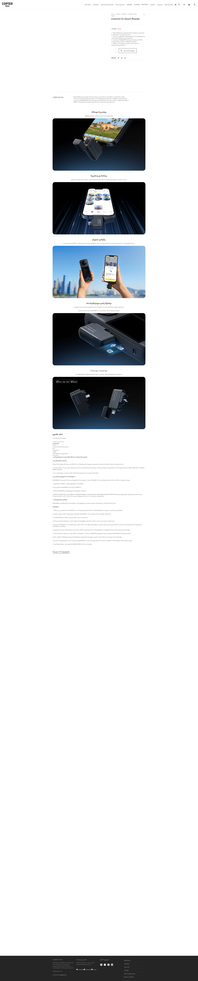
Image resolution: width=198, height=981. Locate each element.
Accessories (92, 851)
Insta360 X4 (124, 14)
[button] (57, 942)
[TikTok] (108, 964)
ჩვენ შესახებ (127, 960)
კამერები (106, 651)
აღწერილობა (58, 97)
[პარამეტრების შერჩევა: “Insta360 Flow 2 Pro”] (57, 742)
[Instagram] (105, 964)
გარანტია (126, 970)
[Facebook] (101, 964)
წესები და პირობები (129, 977)
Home (112, 14)
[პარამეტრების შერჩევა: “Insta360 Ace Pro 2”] (57, 642)
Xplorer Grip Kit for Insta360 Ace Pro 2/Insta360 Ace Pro (99, 849)
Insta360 (118, 14)
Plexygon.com (62, 975)
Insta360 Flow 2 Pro (99, 749)
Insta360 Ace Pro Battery (99, 949)
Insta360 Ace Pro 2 (99, 649)
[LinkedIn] (112, 964)
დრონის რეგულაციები (129, 973)
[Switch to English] (175, 4)
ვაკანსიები (126, 967)
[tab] (62, 97)
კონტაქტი (126, 963)
